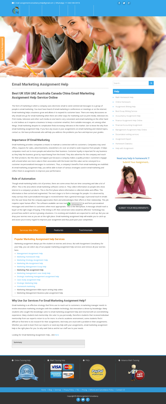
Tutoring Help (84, 10)
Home (24, 10)
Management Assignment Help (30, 253)
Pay (71, 10)
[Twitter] (124, 3)
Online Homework (123, 102)
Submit (99, 10)
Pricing (84, 389)
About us (35, 10)
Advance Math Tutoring (130, 360)
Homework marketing (26, 286)
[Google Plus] (129, 3)
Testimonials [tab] (86, 230)
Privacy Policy (69, 389)
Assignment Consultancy (89, 396)
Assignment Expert (123, 139)
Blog (50, 389)
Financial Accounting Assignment (129, 125)
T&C (77, 389)
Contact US (120, 389)
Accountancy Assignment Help (128, 116)
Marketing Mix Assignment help (30, 263)
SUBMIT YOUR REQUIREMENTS (133, 207)
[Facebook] (119, 3)
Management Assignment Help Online (131, 129)
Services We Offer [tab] (29, 230)
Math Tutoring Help (57, 360)
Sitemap (58, 389)
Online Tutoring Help (23, 360)
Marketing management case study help (33, 273)
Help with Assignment (124, 148)
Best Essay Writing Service (126, 111)
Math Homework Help (124, 97)
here (57, 335)
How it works (51, 10)
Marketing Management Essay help (31, 266)
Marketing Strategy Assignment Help (32, 260)
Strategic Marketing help (27, 283)
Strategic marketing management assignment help (38, 276)
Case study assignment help (28, 279)
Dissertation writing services (127, 134)
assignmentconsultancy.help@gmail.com (37, 3)
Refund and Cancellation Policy (102, 389)
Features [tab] (58, 230)
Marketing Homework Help (28, 256)
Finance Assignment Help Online (129, 120)
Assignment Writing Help (126, 106)
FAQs (63, 10)
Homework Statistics (124, 143)
